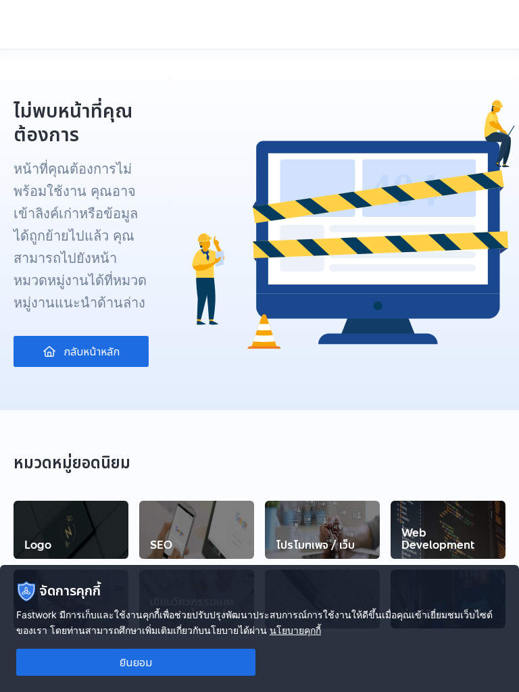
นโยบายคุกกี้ (295, 630)
